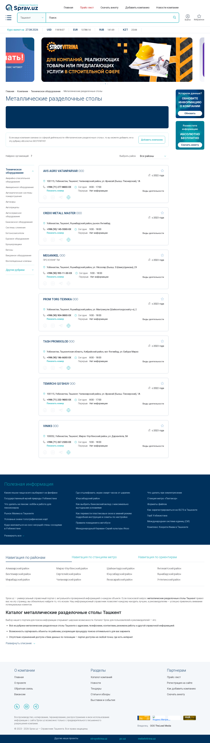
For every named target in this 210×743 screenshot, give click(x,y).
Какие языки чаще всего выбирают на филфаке (30, 492)
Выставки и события (103, 700)
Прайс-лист (87, 7)
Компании (22, 91)
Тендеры (96, 688)
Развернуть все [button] (13, 535)
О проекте (20, 682)
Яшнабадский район (169, 573)
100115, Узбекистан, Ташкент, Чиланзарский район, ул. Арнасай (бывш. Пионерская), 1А (93, 181)
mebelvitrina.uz (147, 738)
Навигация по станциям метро (94, 557)
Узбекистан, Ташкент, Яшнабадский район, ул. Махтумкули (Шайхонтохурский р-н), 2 (92, 309)
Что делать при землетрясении (164, 492)
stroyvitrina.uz (98, 738)
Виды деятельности (153, 191)
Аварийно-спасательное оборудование (18, 180)
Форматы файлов (157, 504)
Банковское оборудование (19, 222)
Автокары (11, 202)
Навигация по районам (25, 557)
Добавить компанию (137, 7)
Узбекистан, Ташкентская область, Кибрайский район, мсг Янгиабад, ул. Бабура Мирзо (92, 351)
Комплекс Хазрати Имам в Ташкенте (167, 527)
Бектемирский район (18, 573)
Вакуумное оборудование (18, 255)
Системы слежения (15, 227)
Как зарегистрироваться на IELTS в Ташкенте (172, 509)
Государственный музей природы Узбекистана (30, 498)
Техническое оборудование (46, 91)
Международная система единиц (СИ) (168, 521)
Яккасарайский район (119, 579)
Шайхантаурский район (120, 568)
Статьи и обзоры (100, 694)
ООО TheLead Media (160, 725)
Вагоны (9, 250)
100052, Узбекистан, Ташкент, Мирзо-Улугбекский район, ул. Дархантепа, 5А (87, 436)
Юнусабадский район (88, 498)
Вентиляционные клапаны (19, 261)
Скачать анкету (109, 7)
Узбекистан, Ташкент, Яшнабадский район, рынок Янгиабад (78, 223)
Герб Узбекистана (157, 515)
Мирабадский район (18, 579)
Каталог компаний (101, 677)
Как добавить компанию (181, 688)
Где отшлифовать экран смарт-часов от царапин (103, 492)
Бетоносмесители (15, 233)
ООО (63, 171)
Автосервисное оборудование (14, 215)
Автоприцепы (12, 207)
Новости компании (167, 7)
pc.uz (123, 738)
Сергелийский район (68, 573)
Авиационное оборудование (20, 187)
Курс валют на (15, 29)
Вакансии (19, 694)
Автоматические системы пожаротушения (19, 195)
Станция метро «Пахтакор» (162, 498)
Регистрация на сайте (179, 682)
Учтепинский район (168, 579)
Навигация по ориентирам (157, 557)
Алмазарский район (17, 568)
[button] (8, 17)
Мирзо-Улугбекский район (72, 568)
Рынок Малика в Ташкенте (19, 513)
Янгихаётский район (169, 568)
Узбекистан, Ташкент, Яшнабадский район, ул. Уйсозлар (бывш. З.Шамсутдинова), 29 (92, 267)
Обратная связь (23, 688)
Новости (96, 682)
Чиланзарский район (68, 579)
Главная (68, 7)
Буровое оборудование (17, 238)
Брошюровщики (14, 244)
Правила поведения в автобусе (93, 522)
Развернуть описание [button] (19, 643)
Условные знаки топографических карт (26, 519)
